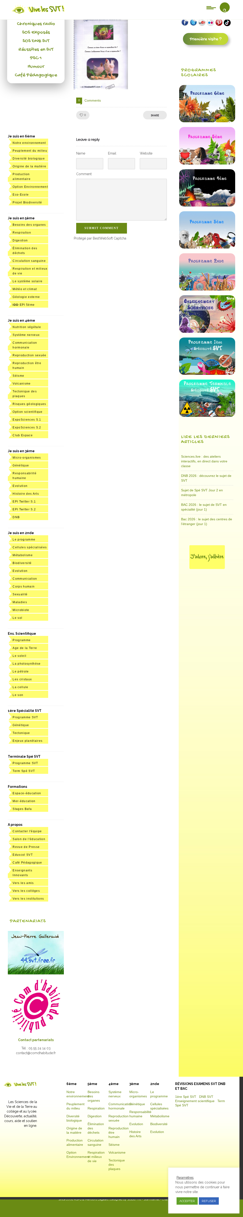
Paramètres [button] (185, 1177)
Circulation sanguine (29, 261)
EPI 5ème (24, 304)
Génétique (21, 465)
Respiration (22, 232)
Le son (18, 695)
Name (80, 153)
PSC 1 (36, 58)
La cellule (20, 687)
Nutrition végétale (27, 327)
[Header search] (224, 10)
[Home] (38, 13)
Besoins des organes (29, 224)
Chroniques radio (36, 24)
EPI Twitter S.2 (24, 509)
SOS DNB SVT (36, 41)
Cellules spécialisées (30, 547)
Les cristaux (22, 679)
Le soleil (19, 656)
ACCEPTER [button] (187, 1201)
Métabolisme (23, 555)
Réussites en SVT (36, 50)
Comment (84, 174)
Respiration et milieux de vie (96, 1157)
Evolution (20, 486)
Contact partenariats (36, 1040)
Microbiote (21, 610)
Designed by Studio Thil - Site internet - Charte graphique (147, 1199)
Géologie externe (26, 297)
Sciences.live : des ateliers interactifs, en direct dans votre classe (204, 461)
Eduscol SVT (23, 854)
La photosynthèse (27, 663)
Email (112, 153)
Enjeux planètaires (27, 740)
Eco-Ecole (21, 194)
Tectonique (21, 733)
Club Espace (23, 435)
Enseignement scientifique (195, 1101)
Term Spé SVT (24, 771)
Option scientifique (27, 411)
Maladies (20, 602)
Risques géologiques (29, 404)
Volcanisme (22, 383)
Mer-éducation (24, 801)
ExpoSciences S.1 (27, 419)
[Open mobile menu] (211, 7)
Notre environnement (29, 143)
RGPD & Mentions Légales (91, 1199)
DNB (16, 517)
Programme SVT (25, 717)
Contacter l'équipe (27, 831)
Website (146, 153)
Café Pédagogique (36, 75)
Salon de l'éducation (29, 839)
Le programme (24, 539)
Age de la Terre (25, 648)
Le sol (17, 618)
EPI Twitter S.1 (24, 501)
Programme (22, 640)
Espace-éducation (27, 793)
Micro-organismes (27, 457)
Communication (25, 578)
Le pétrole (21, 671)
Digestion (20, 240)
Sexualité (20, 594)
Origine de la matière (29, 166)
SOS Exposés (36, 32)
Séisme (18, 375)
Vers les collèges (26, 891)
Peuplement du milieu (30, 150)
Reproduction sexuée (29, 355)
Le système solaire (27, 281)
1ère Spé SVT (185, 1097)
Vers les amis (23, 883)
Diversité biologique (29, 158)
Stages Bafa (22, 809)
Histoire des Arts (26, 493)
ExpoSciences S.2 (27, 427)
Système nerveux (26, 335)
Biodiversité (22, 563)
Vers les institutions (28, 898)
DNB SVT (206, 1097)
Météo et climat (25, 289)
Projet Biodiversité (27, 202)
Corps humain (24, 586)
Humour (36, 67)
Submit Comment (101, 228)
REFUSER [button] (209, 1201)
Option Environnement (30, 186)
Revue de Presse (26, 847)
